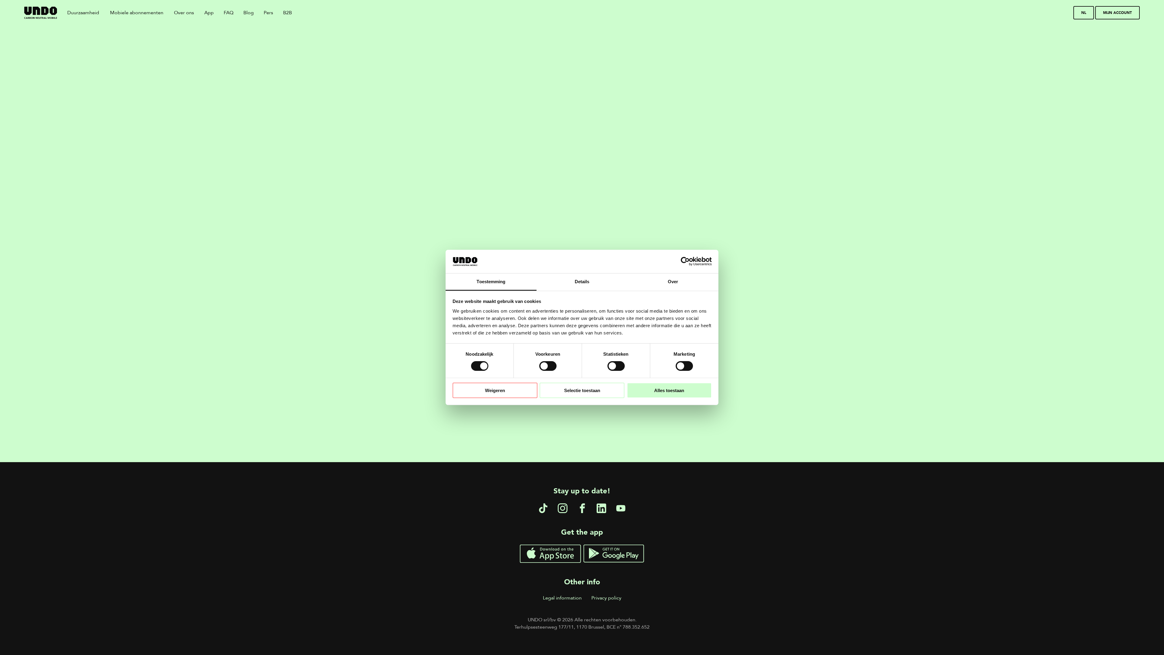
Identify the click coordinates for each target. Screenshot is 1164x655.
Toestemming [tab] (491, 281)
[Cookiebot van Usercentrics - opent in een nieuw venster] (685, 261)
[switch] (548, 366)
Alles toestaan (669, 390)
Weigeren (495, 390)
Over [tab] (673, 281)
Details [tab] (582, 281)
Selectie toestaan (582, 390)
